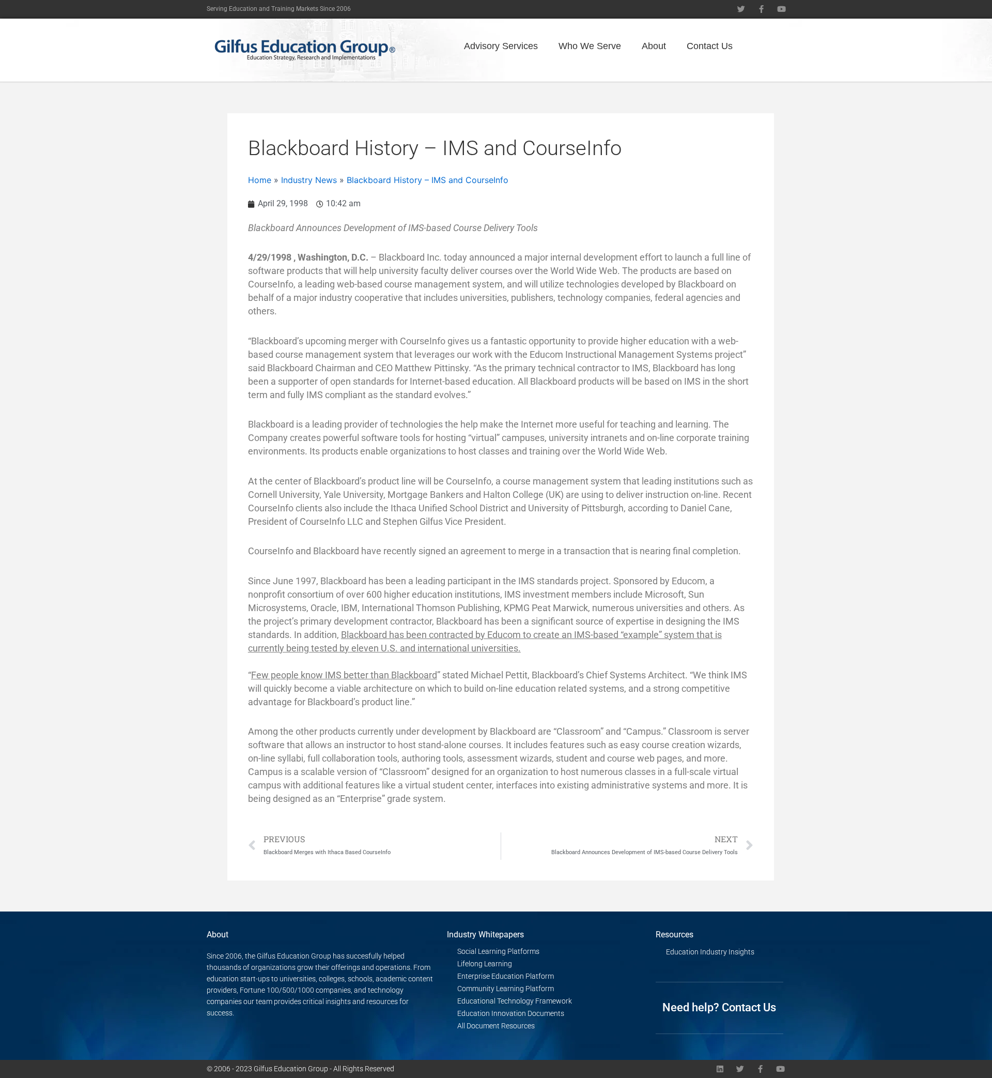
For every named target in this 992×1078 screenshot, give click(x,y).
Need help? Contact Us (719, 1007)
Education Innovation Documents (510, 1013)
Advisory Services (501, 46)
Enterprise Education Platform (505, 976)
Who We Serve (590, 46)
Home (259, 180)
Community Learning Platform (505, 988)
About (654, 46)
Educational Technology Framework (514, 1001)
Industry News (309, 180)
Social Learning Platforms (498, 951)
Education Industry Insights (710, 952)
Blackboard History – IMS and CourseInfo (427, 180)
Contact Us (710, 46)
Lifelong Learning (484, 964)
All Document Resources (496, 1026)
